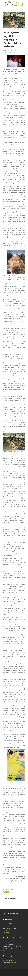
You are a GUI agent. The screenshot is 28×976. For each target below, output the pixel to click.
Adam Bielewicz (8, 889)
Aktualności (8, 52)
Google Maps (6, 932)
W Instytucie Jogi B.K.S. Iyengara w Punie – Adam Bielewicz (12, 39)
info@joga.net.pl (11, 962)
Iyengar (6, 891)
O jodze (14, 52)
